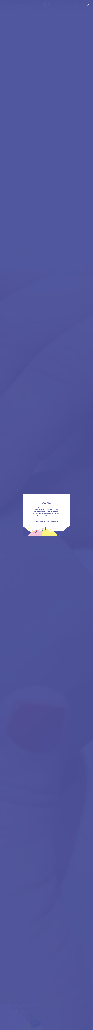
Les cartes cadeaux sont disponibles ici (46, 521)
